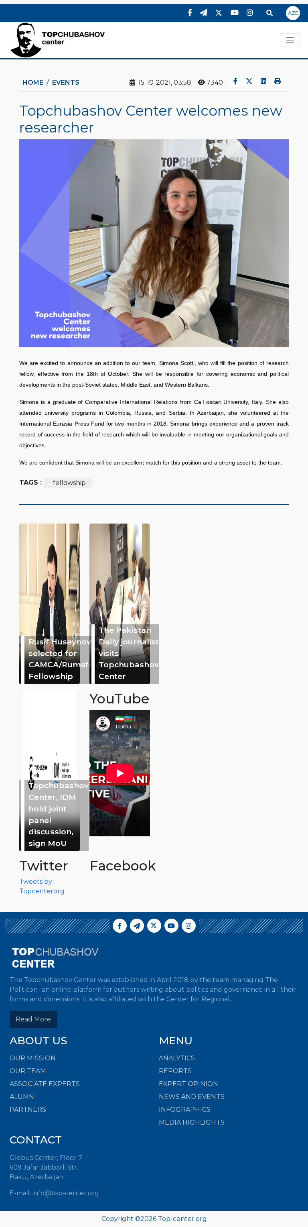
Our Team (28, 1071)
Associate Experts (45, 1084)
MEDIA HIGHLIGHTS (192, 1122)
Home (32, 82)
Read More (33, 1019)
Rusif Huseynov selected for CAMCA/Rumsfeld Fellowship (64, 659)
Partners (28, 1109)
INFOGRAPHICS (185, 1109)
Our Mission (33, 1058)
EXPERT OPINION (188, 1084)
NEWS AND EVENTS (192, 1097)
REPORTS (175, 1071)
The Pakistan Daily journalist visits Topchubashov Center (129, 653)
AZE (293, 13)
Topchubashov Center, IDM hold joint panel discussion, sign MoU (58, 814)
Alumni (23, 1097)
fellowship (69, 483)
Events (65, 82)
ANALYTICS (177, 1058)
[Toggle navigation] (290, 40)
